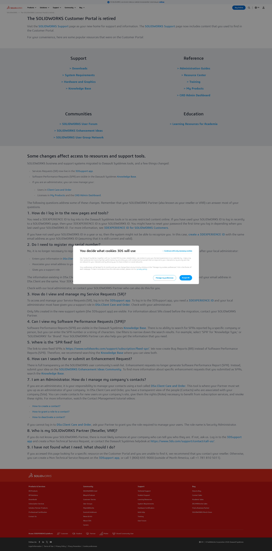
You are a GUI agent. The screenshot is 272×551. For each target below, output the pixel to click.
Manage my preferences (164, 278)
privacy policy (142, 269)
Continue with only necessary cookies (178, 251)
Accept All (186, 278)
